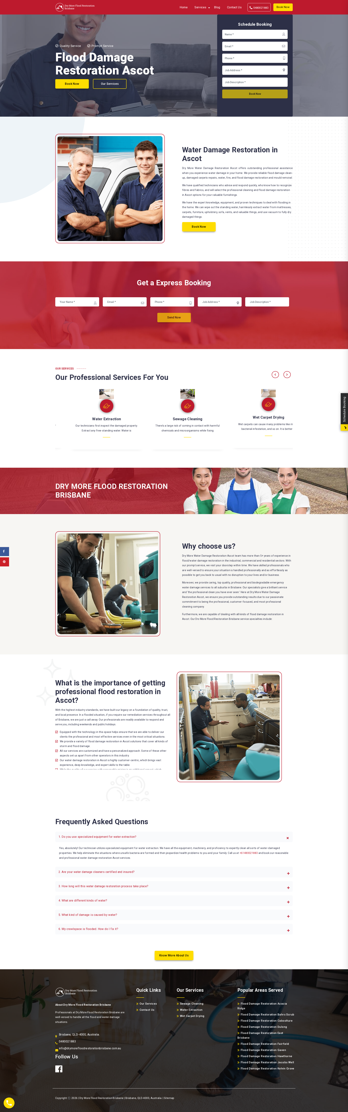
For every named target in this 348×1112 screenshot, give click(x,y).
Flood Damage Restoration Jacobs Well (267, 1062)
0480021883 (260, 7)
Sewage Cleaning (93, 419)
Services (200, 7)
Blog (217, 7)
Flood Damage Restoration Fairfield (265, 1044)
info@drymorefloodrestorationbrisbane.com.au (90, 1048)
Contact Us (234, 7)
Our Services (110, 83)
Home (184, 7)
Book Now (283, 7)
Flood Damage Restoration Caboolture (267, 1020)
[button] (174, 837)
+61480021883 (249, 853)
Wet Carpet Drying (174, 417)
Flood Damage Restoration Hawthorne (266, 1056)
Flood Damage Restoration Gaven (263, 1050)
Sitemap (169, 1098)
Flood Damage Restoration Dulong (264, 1026)
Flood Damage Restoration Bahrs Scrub (267, 1014)
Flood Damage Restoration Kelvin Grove (267, 1068)
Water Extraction (255, 419)
